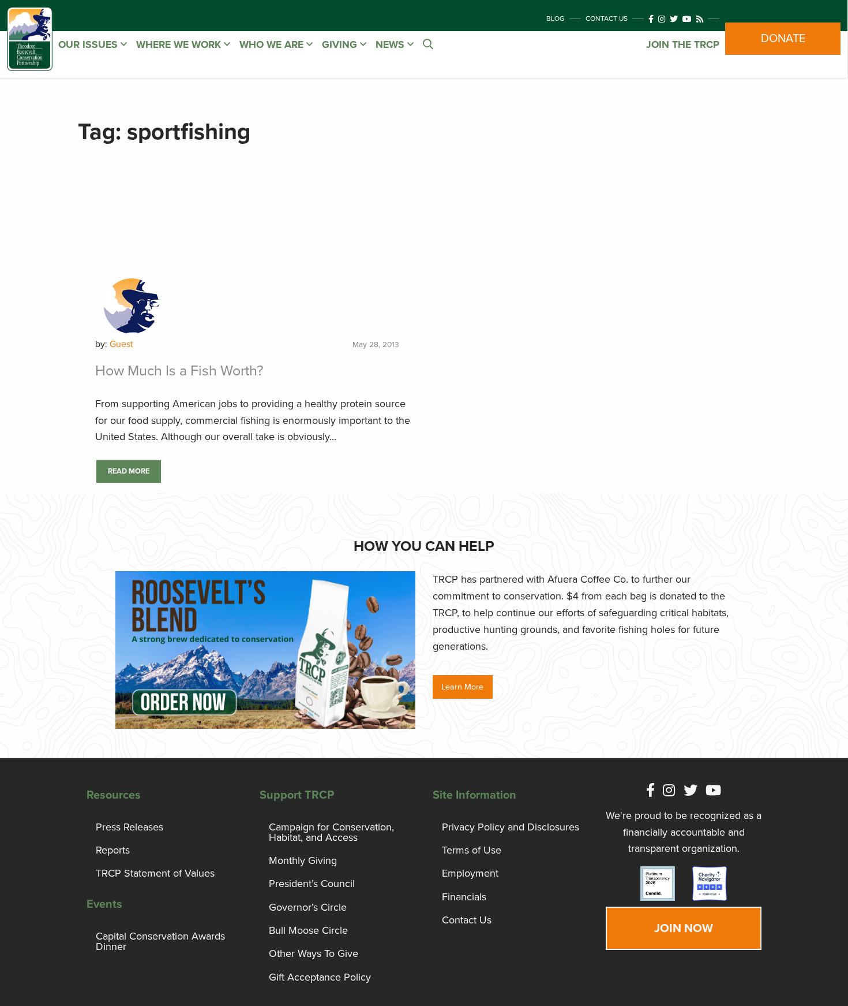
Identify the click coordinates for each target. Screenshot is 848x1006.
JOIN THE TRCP (682, 45)
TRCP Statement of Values (155, 873)
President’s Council (312, 883)
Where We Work (180, 45)
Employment (470, 873)
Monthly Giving (303, 860)
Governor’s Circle (308, 907)
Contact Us (607, 18)
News (391, 45)
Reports (113, 850)
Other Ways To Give (313, 953)
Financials (464, 897)
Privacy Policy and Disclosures (510, 827)
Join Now (683, 928)
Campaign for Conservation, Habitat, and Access (331, 832)
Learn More (462, 687)
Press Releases (129, 827)
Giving (341, 45)
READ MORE (128, 471)
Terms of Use (471, 850)
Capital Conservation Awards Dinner (160, 941)
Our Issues (89, 45)
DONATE (783, 39)
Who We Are (272, 45)
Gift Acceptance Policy (320, 977)
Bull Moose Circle (308, 930)
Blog (555, 18)
